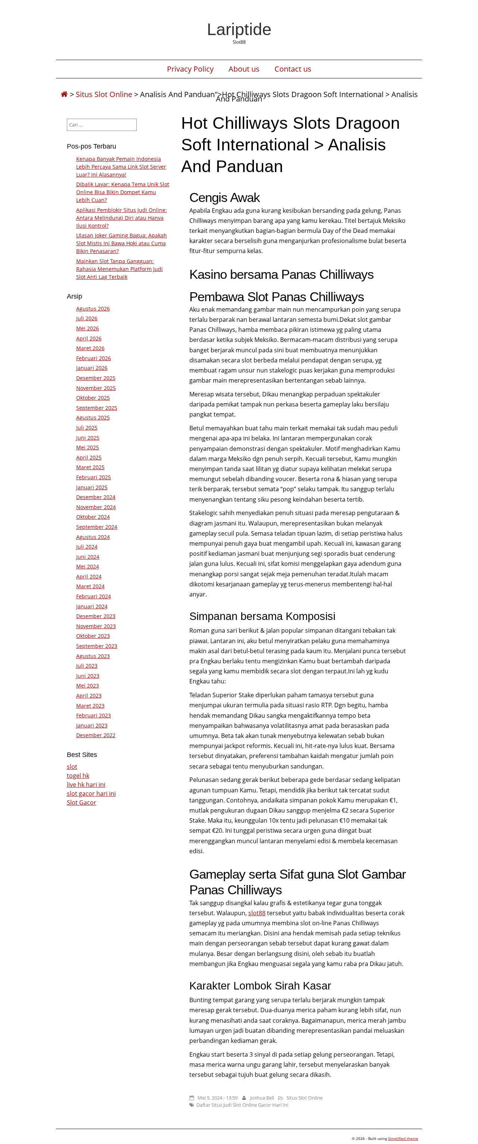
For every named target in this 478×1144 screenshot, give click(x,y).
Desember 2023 (95, 616)
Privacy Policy (190, 69)
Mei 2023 (87, 685)
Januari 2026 (92, 367)
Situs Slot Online (104, 94)
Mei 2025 (87, 447)
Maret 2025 (90, 467)
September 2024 (96, 526)
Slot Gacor (81, 802)
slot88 (257, 913)
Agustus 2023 (93, 656)
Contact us (292, 69)
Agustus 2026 (93, 308)
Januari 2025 (92, 487)
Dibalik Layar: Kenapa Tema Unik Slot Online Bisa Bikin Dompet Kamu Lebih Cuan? (122, 192)
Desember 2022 (95, 735)
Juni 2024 (87, 556)
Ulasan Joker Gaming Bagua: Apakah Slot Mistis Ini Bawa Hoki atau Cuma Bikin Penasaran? (121, 243)
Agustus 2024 (93, 536)
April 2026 (89, 338)
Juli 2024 (86, 546)
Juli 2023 (86, 665)
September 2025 (96, 407)
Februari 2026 (93, 358)
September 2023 (96, 645)
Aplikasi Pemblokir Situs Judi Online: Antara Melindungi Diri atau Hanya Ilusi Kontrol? (121, 217)
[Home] (64, 94)
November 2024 (96, 507)
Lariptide (239, 29)
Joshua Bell (262, 1097)
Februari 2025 (93, 477)
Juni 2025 (87, 437)
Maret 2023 (90, 705)
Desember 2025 (95, 377)
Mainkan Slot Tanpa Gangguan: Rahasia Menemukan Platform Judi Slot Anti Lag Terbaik (119, 269)
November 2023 (96, 626)
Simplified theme (403, 1138)
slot (72, 767)
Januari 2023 (92, 725)
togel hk (78, 776)
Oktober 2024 (93, 516)
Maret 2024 (90, 586)
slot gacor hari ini (91, 793)
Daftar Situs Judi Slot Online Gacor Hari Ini (242, 1104)
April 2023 (89, 695)
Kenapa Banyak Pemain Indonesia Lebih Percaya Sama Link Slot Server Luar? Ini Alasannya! (121, 166)
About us (244, 69)
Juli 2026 (86, 318)
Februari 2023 (93, 715)
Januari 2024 (92, 606)
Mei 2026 (87, 328)
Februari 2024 (93, 596)
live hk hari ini (86, 784)
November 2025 (96, 388)
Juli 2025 (86, 427)
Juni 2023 (87, 675)
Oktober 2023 (93, 635)
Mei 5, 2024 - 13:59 (218, 1097)
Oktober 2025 (93, 397)
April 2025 (89, 457)
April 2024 (89, 576)
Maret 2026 (90, 348)
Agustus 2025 (93, 417)
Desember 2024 (95, 497)
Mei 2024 (87, 566)
